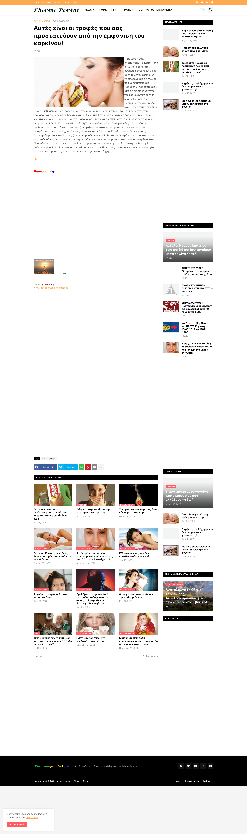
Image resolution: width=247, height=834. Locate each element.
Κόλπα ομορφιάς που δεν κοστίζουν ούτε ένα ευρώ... (135, 555)
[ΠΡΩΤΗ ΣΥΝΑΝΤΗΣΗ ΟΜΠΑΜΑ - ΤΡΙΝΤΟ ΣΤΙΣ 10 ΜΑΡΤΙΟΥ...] (171, 289)
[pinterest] (212, 2)
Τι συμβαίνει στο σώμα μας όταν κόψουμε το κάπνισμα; (138, 511)
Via (35, 159)
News (88, 9)
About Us (46, 2)
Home (36, 2)
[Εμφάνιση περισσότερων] (101, 467)
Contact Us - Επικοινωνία (66, 2)
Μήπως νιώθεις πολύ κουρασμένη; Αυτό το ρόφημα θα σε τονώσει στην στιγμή (138, 640)
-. (44, 284)
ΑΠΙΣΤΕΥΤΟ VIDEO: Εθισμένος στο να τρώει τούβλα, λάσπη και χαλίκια (197, 271)
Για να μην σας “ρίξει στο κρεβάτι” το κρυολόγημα (90, 639)
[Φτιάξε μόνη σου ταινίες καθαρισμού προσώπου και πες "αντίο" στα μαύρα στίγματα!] (171, 347)
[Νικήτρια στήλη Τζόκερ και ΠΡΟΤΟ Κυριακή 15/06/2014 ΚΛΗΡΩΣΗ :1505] (171, 327)
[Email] (94, 467)
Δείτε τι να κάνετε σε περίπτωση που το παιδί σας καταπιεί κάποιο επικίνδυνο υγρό (50, 514)
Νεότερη (40, 656)
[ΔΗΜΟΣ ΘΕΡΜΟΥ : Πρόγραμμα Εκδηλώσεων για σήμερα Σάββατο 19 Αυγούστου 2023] (171, 306)
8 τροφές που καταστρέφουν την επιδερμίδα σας (136, 596)
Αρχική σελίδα (42, 21)
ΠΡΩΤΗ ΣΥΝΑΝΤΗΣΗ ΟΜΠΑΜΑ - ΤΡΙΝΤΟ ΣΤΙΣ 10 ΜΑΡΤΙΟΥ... (197, 288)
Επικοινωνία (192, 781)
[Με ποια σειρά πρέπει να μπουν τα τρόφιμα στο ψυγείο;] (171, 104)
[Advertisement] (92, 224)
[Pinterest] (88, 467)
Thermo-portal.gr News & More (71, 781)
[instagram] (203, 766)
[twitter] (202, 2)
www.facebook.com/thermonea (51, 287)
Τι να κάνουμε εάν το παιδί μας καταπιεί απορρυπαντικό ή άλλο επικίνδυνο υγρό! (53, 640)
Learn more (32, 817)
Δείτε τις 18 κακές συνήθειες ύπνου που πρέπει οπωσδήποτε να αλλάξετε (52, 556)
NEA (113, 9)
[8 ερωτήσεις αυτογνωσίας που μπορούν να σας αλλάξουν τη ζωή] (171, 34)
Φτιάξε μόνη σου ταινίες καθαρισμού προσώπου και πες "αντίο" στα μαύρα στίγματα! (94, 556)
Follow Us (208, 781)
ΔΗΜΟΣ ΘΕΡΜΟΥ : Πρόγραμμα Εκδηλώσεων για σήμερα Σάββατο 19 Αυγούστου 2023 (197, 307)
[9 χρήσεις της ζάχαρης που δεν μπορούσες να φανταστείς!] (171, 87)
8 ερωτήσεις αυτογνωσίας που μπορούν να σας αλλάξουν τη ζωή (197, 33)
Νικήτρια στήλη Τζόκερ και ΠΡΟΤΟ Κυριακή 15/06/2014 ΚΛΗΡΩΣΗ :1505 (195, 328)
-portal (44, 171)
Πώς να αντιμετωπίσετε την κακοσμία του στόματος (93, 511)
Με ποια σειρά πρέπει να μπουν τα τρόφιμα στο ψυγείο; (196, 103)
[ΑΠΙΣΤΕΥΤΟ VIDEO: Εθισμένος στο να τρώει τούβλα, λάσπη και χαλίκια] (171, 272)
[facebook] (197, 2)
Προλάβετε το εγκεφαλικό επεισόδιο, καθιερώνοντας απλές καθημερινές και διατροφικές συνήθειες (92, 599)
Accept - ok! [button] (17, 824)
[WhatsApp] (81, 467)
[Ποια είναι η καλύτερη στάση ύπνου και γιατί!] (171, 51)
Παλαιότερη (149, 656)
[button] (202, 9)
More (127, 9)
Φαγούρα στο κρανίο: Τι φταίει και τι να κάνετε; (52, 596)
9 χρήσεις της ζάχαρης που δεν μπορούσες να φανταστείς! (197, 86)
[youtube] (207, 2)
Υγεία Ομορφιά (60, 21)
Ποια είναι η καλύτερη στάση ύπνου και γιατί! (195, 49)
